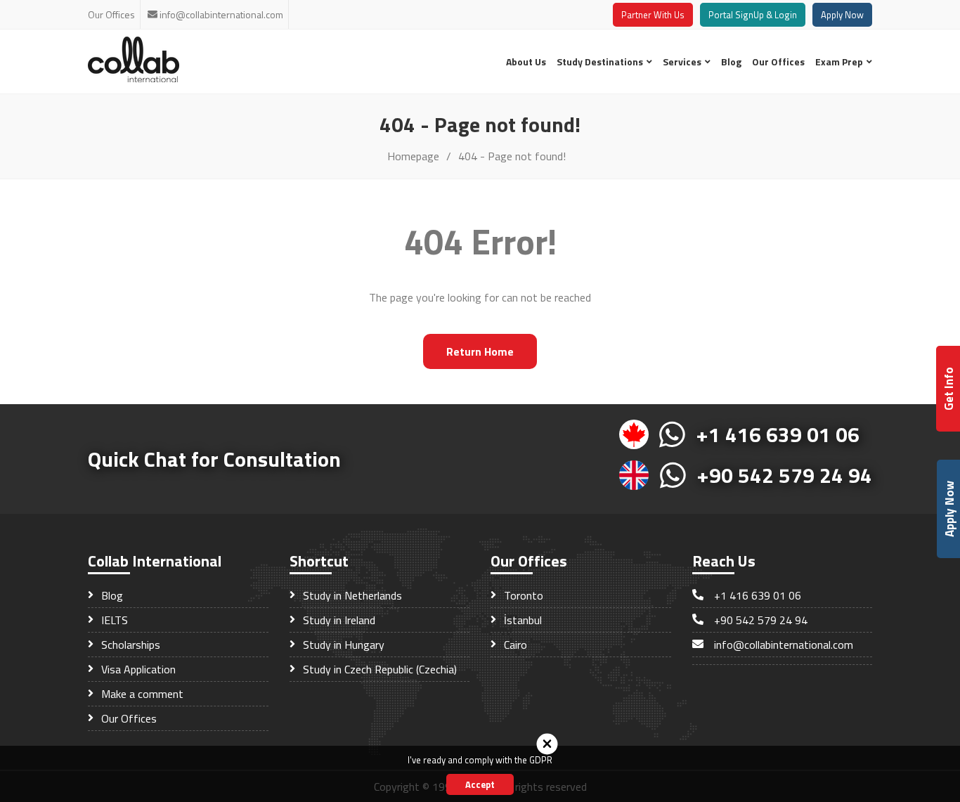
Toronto (522, 595)
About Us (526, 62)
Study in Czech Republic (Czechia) (378, 669)
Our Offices (111, 14)
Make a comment (140, 693)
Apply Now (842, 15)
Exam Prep (840, 62)
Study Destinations (601, 62)
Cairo (514, 644)
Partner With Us (653, 15)
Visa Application (137, 669)
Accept (480, 784)
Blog (731, 62)
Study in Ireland (337, 620)
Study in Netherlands (351, 595)
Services (683, 62)
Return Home (480, 351)
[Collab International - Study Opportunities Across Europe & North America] (133, 78)
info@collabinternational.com (221, 14)
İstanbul (521, 620)
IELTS (113, 620)
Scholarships (129, 644)
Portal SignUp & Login (752, 15)
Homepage (413, 156)
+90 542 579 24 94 (784, 475)
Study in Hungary (342, 644)
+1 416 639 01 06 (778, 434)
